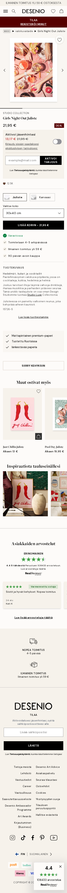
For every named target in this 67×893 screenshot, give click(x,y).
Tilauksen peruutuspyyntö (46, 807)
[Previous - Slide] (4, 70)
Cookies (41, 792)
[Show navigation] (5, 11)
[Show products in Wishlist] (53, 11)
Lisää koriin (33, 225)
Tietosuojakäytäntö (24, 170)
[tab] (11, 107)
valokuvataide (24, 31)
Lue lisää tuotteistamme (33, 317)
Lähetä (33, 745)
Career (27, 786)
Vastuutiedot (23, 779)
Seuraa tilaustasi (46, 779)
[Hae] (14, 11)
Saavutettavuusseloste (16, 799)
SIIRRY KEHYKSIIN (33, 365)
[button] (49, 876)
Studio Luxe (34, 294)
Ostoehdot (43, 786)
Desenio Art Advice (48, 767)
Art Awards (24, 816)
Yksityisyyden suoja (48, 799)
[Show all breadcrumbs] (7, 31)
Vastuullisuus (23, 792)
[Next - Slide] (63, 70)
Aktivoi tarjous (50, 160)
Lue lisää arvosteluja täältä (34, 617)
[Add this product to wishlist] (59, 39)
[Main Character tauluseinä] (25, 493)
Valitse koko (11, 206)
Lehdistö (26, 773)
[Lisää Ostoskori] (38, 436)
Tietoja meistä (22, 767)
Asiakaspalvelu (45, 773)
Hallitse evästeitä (47, 814)
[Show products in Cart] (61, 11)
